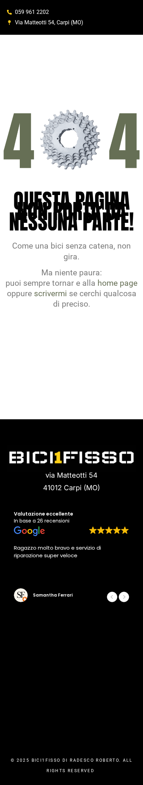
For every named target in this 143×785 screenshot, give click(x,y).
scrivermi (50, 293)
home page (117, 283)
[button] (124, 597)
